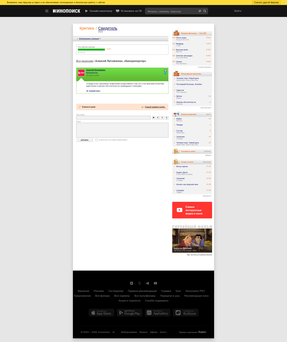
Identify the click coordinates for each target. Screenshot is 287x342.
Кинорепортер (92, 72)
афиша (208, 155)
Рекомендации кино (196, 295)
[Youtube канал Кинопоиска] (155, 283)
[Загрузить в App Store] (101, 312)
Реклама (99, 291)
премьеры (207, 195)
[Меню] (47, 11)
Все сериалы (122, 295)
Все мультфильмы (145, 295)
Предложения (82, 295)
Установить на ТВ (131, 10)
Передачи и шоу (170, 295)
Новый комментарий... (155, 107)
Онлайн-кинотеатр (101, 10)
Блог (178, 291)
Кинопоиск (104, 331)
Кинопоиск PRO (195, 291)
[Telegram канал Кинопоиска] (147, 283)
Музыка (143, 331)
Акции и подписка (130, 300)
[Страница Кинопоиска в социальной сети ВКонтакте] (132, 283)
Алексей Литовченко (95, 70)
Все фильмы (102, 295)
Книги (163, 331)
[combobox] (170, 11)
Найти (204, 11)
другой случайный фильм (201, 254)
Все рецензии (84, 61)
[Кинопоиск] (66, 11)
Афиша (153, 331)
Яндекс (202, 332)
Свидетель (107, 28)
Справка (166, 291)
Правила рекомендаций (142, 291)
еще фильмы (205, 107)
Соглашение (115, 291)
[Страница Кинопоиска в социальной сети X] (140, 283)
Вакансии (83, 291)
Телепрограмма (129, 331)
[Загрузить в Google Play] (129, 312)
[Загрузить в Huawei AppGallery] (157, 312)
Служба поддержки (156, 300)
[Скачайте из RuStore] (185, 312)
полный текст (94, 91)
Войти (237, 10)
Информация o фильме (89, 39)
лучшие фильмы (204, 67)
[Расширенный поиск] (199, 11)
